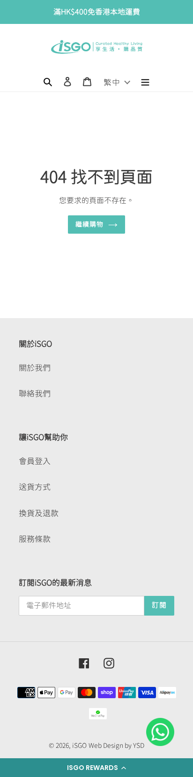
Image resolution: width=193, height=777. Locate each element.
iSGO (79, 745)
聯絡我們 (35, 393)
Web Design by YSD (116, 745)
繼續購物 (89, 224)
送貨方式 (35, 487)
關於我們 (35, 368)
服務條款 (35, 539)
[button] (96, 767)
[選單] (145, 80)
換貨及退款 (39, 513)
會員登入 (35, 461)
